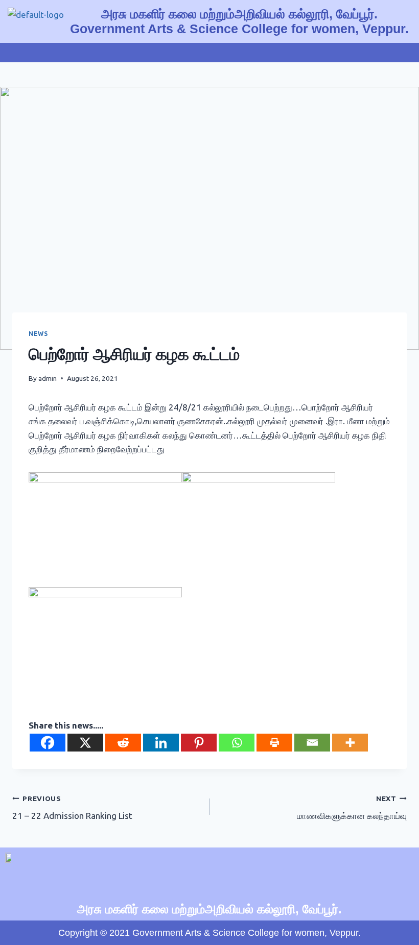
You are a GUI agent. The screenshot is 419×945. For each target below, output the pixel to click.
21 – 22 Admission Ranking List (72, 807)
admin (47, 378)
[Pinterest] (199, 743)
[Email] (312, 743)
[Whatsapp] (236, 743)
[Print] (274, 743)
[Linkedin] (161, 743)
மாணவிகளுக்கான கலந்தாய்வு (352, 807)
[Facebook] (47, 743)
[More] (350, 743)
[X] (85, 743)
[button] (209, 52)
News (38, 333)
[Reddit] (123, 743)
